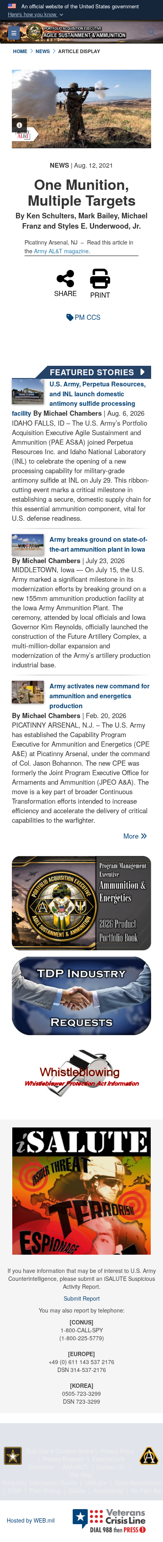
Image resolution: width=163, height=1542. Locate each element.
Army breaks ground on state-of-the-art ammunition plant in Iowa (98, 544)
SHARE (65, 292)
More (131, 836)
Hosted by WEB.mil (31, 1520)
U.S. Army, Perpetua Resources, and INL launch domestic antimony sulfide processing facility (79, 398)
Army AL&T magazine (61, 251)
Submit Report (82, 1298)
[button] (36, 14)
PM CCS (87, 317)
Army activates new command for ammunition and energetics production (99, 695)
